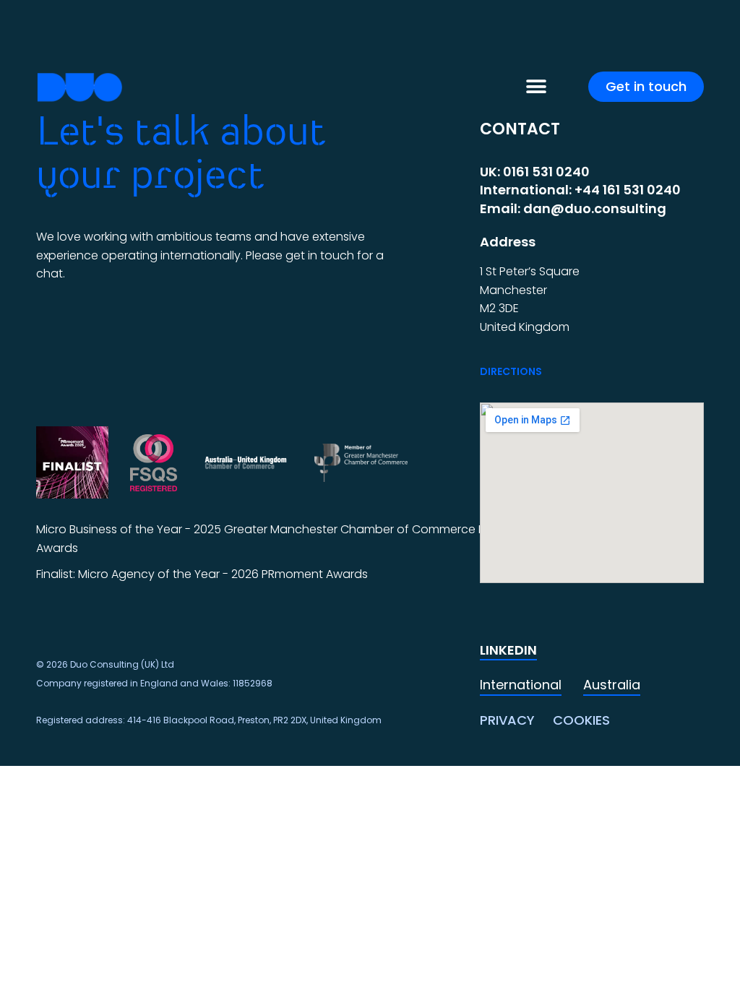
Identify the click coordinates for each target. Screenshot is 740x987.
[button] (536, 87)
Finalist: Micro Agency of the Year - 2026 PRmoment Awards (202, 574)
